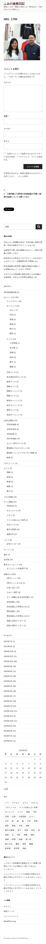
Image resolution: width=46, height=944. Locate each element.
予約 (35, 812)
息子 (19, 830)
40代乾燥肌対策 (10, 292)
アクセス (15, 803)
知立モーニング (13, 405)
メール (7, 129)
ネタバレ (35, 803)
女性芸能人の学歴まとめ (17, 607)
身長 (24, 844)
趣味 (17, 844)
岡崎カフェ (11, 386)
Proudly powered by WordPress (16, 938)
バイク (6, 540)
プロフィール (10, 807)
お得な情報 (8, 420)
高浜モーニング (13, 415)
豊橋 (11, 367)
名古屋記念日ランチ (15, 377)
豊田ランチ (11, 410)
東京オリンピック (11, 565)
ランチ (9, 339)
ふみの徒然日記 (14, 3)
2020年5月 (8, 686)
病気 (32, 835)
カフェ (6, 468)
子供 (29, 821)
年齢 (27, 826)
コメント (7, 82)
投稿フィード (9, 911)
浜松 (11, 357)
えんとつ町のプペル (15, 443)
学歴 (36, 821)
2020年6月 (8, 681)
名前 (6, 116)
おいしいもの (9, 297)
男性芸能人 (11, 611)
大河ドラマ (11, 525)
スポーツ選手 (12, 592)
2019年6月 (8, 741)
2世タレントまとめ (14, 583)
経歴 (14, 839)
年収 (20, 826)
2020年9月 (8, 666)
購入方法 (8, 844)
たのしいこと (9, 463)
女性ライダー (12, 544)
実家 (7, 826)
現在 (19, 835)
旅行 (5, 555)
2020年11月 (8, 656)
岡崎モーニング (13, 391)
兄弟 (7, 816)
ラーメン (7, 550)
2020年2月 (8, 701)
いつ (7, 803)
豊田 (11, 333)
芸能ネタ (7, 574)
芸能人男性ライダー (15, 625)
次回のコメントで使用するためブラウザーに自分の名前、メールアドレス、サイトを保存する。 (23, 157)
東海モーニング (13, 400)
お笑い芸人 (11, 588)
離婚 (31, 844)
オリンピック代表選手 (16, 568)
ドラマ (9, 515)
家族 (14, 826)
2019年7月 (8, 736)
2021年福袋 (11, 439)
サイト (6, 141)
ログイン (7, 906)
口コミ (32, 816)
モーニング (11, 306)
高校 (24, 848)
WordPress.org (10, 921)
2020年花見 (11, 429)
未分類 (6, 560)
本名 (33, 830)
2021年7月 (8, 641)
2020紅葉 (10, 434)
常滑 (8, 477)
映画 (8, 457)
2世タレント (12, 578)
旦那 (26, 830)
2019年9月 (8, 726)
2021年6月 (8, 646)
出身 (14, 816)
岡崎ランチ (11, 396)
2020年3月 (8, 696)
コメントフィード (11, 916)
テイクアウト (12, 301)
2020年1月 (8, 706)
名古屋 (12, 348)
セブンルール (12, 511)
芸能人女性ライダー (15, 621)
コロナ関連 (8, 497)
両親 (28, 812)
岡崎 (8, 472)
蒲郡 (8, 486)
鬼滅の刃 (10, 534)
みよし (12, 310)
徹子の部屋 (11, 529)
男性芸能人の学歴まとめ (17, 616)
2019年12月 (8, 711)
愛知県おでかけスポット (17, 448)
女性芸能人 (11, 602)
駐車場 (8, 848)
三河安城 (13, 343)
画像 (25, 835)
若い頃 (28, 839)
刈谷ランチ (11, 372)
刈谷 (11, 315)
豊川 (11, 329)
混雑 (7, 835)
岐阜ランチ (11, 382)
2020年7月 (8, 676)
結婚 (20, 839)
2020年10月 (8, 661)
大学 (7, 821)
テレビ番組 (8, 502)
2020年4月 (8, 691)
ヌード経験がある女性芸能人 (19, 597)
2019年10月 (8, 721)
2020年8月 (8, 671)
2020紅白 (10, 506)
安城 (11, 319)
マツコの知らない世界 (16, 520)
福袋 (7, 839)
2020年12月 (8, 651)
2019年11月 (8, 716)
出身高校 (22, 816)
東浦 (11, 324)
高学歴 (16, 848)
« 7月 (6, 789)
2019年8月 (8, 731)
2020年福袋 (11, 424)
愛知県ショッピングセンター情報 (20, 453)
